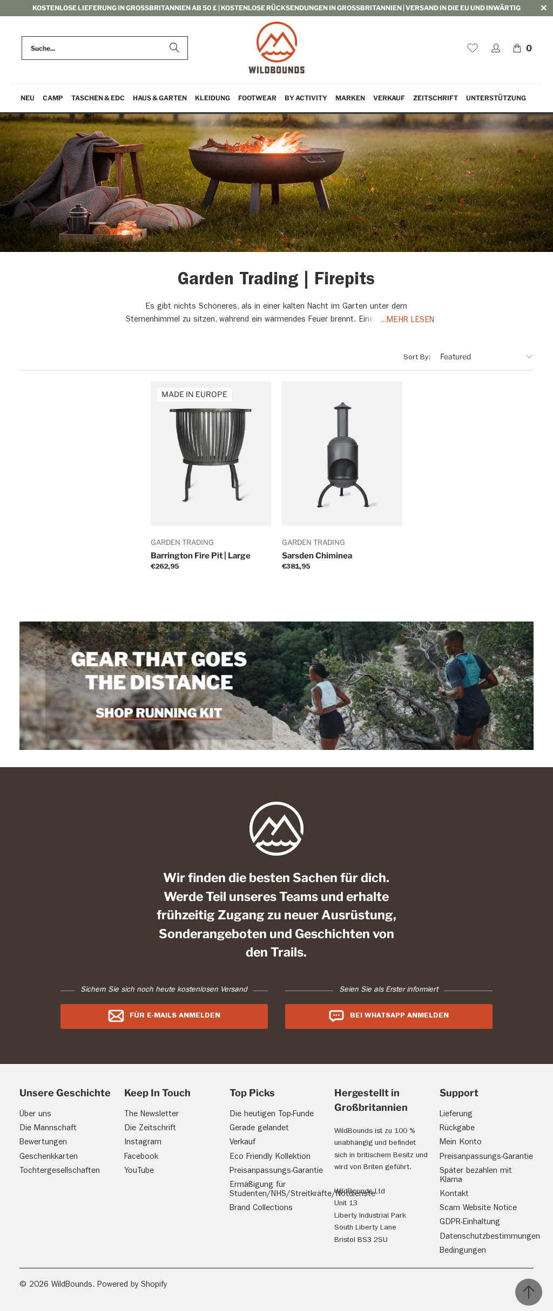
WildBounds (71, 1285)
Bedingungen (463, 1251)
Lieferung (456, 1115)
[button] (53, 98)
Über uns (35, 1115)
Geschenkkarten (48, 1157)
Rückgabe (457, 1129)
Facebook (141, 1157)
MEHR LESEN (410, 321)
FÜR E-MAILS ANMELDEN (175, 1016)
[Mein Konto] (496, 48)
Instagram (142, 1143)
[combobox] (105, 48)
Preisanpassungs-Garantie (276, 1171)
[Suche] (174, 48)
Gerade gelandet (259, 1129)
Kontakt (454, 1195)
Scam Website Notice (478, 1209)
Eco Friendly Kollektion (270, 1157)
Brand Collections (261, 1209)
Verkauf (242, 1143)
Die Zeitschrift (150, 1129)
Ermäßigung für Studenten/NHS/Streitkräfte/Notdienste (302, 1190)
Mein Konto (461, 1143)
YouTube (139, 1171)
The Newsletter (151, 1115)
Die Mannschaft (48, 1129)
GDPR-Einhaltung (470, 1223)
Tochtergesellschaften (59, 1171)
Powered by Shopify (132, 1285)
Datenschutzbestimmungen (490, 1237)
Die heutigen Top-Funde (272, 1115)
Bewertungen (43, 1143)
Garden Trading (182, 542)
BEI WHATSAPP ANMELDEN (399, 1016)
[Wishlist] (472, 48)
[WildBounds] (276, 48)
